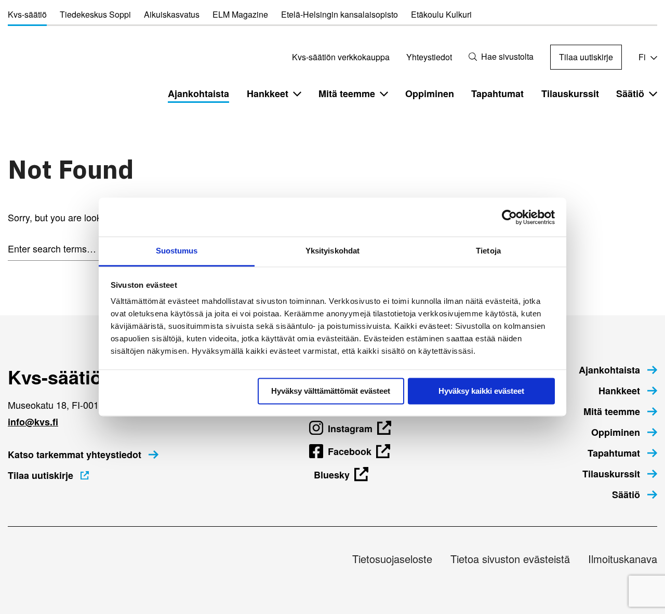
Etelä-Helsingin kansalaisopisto (339, 14)
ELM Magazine (240, 14)
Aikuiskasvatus (172, 14)
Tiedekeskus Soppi (95, 14)
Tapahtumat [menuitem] (497, 93)
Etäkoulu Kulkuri (441, 14)
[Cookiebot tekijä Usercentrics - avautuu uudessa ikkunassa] (509, 217)
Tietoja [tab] (488, 250)
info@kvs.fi (33, 422)
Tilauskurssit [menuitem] (570, 93)
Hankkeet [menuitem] (267, 93)
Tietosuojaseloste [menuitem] (392, 558)
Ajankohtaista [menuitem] (198, 93)
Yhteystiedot (429, 57)
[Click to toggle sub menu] (297, 93)
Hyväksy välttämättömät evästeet (330, 390)
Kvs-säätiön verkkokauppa (341, 57)
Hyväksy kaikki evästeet (481, 390)
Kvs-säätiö (27, 14)
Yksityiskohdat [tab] (332, 250)
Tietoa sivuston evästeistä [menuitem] (510, 558)
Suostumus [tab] (177, 250)
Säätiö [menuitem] (630, 93)
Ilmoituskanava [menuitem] (622, 558)
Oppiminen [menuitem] (429, 93)
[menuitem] (618, 370)
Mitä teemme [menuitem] (346, 93)
